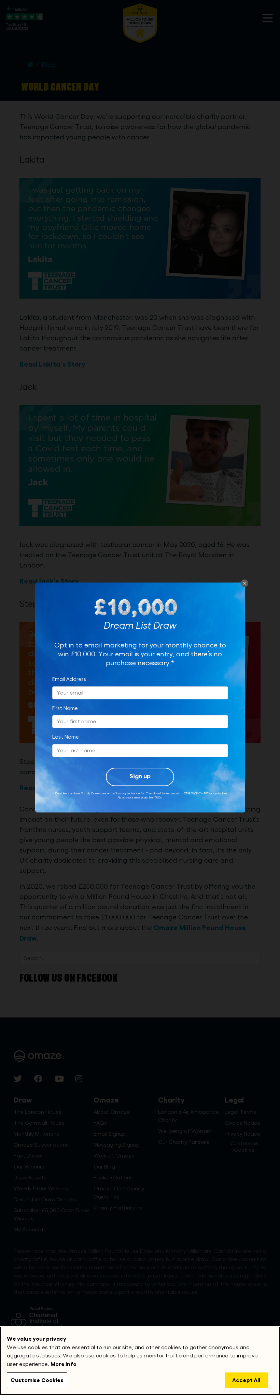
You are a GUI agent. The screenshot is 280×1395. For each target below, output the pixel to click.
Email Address (69, 679)
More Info (63, 1364)
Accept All (246, 1380)
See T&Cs (155, 797)
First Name (65, 708)
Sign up (140, 776)
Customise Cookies (37, 1380)
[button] (244, 583)
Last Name (65, 737)
